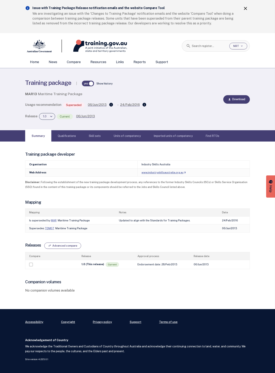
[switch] (88, 83)
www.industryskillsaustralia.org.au (164, 172)
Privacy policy (102, 322)
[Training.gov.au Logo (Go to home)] (94, 46)
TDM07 (49, 228)
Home (34, 62)
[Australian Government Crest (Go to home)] (43, 46)
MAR (54, 220)
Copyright (68, 322)
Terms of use (168, 322)
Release (31, 116)
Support (161, 62)
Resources (98, 62)
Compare (74, 62)
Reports (139, 62)
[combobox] (209, 46)
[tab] (38, 136)
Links (120, 62)
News (53, 62)
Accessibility (34, 322)
